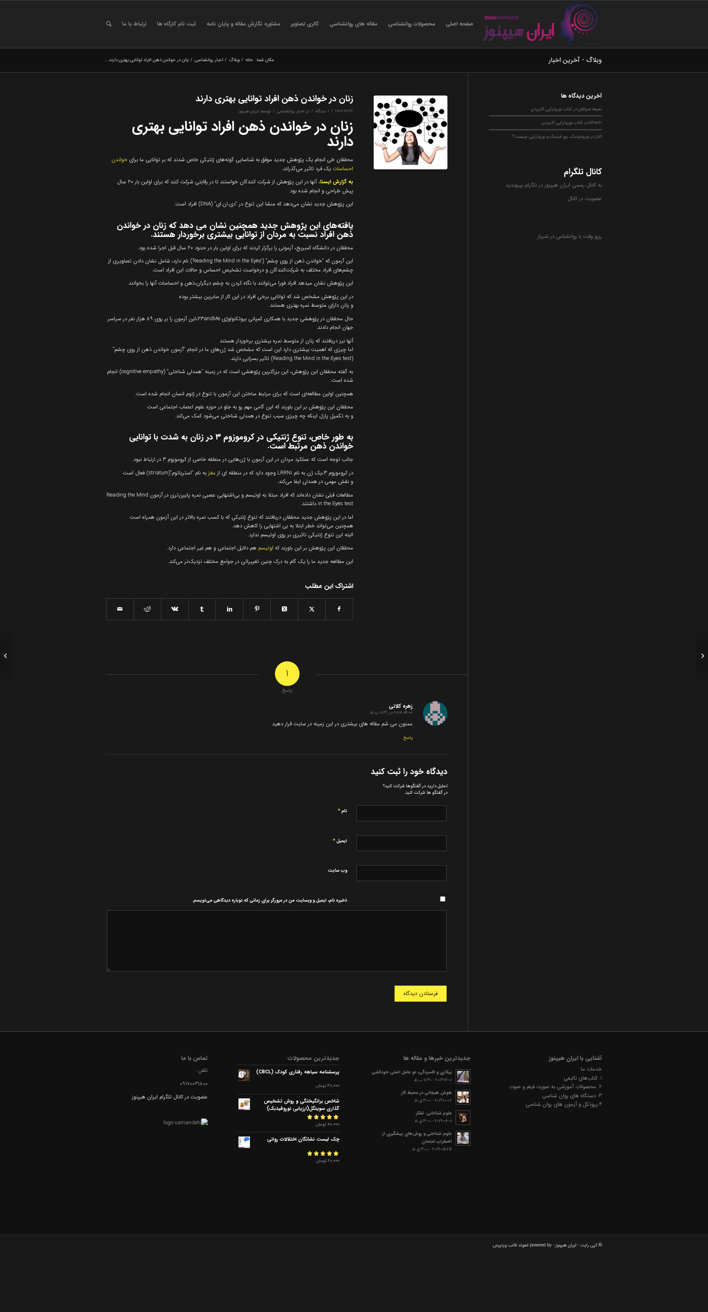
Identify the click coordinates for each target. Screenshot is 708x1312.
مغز (212, 473)
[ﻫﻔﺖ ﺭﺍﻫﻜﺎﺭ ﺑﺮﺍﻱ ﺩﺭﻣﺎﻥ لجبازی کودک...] (701, 656)
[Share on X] (284, 609)
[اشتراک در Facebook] (339, 609)
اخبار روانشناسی (290, 111)
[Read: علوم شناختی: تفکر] (463, 1117)
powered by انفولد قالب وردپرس (522, 1245)
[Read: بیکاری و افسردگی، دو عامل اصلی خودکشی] (463, 1076)
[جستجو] (109, 24)
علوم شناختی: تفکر (434, 1113)
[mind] (410, 132)
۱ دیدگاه (322, 111)
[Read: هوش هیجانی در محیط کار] (463, 1097)
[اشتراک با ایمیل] (120, 609)
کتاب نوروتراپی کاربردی (551, 109)
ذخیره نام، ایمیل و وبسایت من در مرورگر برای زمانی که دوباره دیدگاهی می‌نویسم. (269, 900)
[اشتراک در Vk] (174, 609)
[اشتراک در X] (311, 609)
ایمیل (340, 840)
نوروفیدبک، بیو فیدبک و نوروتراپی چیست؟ (551, 136)
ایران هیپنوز (248, 111)
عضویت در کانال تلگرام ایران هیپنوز (170, 1097)
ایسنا (325, 182)
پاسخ (408, 737)
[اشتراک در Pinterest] (256, 609)
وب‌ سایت (337, 870)
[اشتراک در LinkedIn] (229, 609)
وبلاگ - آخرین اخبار (575, 60)
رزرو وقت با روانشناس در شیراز (570, 236)
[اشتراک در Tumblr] (202, 609)
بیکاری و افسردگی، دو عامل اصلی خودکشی (412, 1072)
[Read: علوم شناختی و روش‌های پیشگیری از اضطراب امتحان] (463, 1138)
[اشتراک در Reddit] (147, 609)
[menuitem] (459, 24)
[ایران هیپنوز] (540, 24)
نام (342, 810)
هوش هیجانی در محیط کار (426, 1092)
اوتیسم (265, 548)
